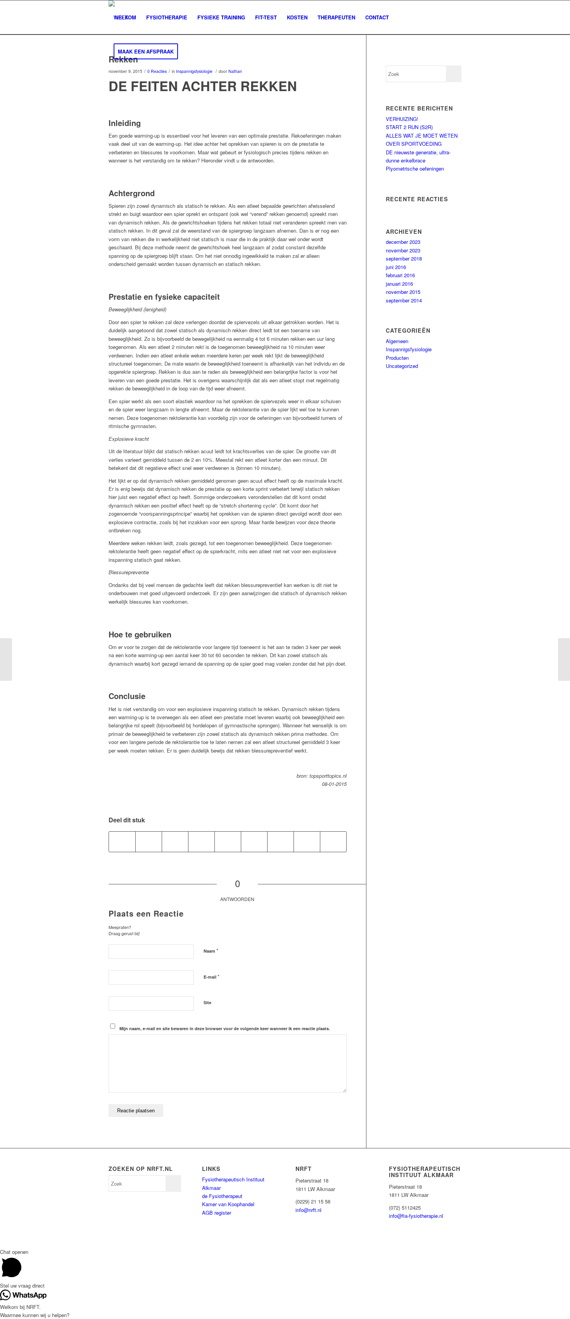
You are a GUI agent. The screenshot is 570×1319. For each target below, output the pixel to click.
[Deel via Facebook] (122, 842)
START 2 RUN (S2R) (409, 127)
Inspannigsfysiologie (194, 71)
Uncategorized (402, 365)
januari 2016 (399, 283)
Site (207, 1002)
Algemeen (397, 341)
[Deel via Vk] (281, 842)
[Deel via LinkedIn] (228, 842)
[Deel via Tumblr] (254, 842)
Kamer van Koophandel (228, 1204)
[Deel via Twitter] (149, 842)
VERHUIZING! (402, 119)
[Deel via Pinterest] (201, 842)
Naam (211, 950)
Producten (397, 357)
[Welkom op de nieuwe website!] (6, 659)
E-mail (211, 976)
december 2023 (403, 241)
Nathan (235, 71)
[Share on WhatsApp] (175, 842)
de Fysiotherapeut (222, 1196)
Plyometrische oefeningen (415, 168)
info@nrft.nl (308, 1210)
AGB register (216, 1212)
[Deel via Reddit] (307, 842)
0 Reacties (157, 71)
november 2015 (403, 291)
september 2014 (404, 300)
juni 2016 (396, 267)
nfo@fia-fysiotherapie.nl (416, 1215)
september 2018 (404, 258)
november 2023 (403, 250)
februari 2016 (400, 275)
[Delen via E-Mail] (333, 842)
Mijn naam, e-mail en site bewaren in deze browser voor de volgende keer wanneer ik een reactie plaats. (224, 1028)
